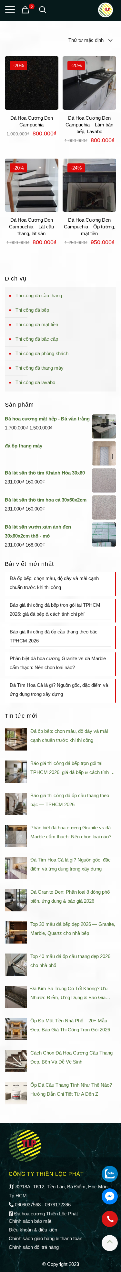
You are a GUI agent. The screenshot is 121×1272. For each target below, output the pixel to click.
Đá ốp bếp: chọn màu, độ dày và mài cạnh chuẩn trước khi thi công (54, 583)
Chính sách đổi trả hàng (34, 1247)
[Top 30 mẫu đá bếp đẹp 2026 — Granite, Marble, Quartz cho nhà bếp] (16, 932)
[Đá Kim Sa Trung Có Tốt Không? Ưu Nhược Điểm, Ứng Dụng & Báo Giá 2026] (16, 997)
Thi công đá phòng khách (41, 353)
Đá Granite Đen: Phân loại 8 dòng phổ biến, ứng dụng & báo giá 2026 (70, 896)
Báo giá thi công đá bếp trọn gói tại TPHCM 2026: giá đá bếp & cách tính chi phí (55, 609)
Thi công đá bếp (32, 310)
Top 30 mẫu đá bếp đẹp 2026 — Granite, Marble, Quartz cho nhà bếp (72, 928)
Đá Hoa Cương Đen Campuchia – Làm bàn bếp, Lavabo (89, 124)
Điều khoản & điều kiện (33, 1229)
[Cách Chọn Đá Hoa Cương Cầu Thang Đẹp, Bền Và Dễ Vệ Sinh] (16, 1061)
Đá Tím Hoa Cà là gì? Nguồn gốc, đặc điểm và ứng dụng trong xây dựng (59, 689)
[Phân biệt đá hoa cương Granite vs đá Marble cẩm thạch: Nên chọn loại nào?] (16, 836)
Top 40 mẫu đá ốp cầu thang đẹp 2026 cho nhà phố (70, 961)
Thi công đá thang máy (39, 368)
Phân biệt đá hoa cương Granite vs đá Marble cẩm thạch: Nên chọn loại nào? (58, 663)
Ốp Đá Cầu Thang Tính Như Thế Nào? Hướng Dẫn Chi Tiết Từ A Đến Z (71, 1089)
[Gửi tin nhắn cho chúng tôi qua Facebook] (110, 1196)
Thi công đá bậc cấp (36, 339)
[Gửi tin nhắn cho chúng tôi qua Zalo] (110, 1174)
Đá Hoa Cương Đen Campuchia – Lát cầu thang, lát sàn (31, 226)
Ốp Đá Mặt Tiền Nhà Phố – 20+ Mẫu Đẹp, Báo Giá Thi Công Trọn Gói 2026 (70, 1025)
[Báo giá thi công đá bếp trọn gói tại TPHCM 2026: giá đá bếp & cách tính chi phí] (16, 771)
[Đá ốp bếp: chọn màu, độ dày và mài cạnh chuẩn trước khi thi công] (16, 739)
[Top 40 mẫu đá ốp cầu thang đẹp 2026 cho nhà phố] (16, 965)
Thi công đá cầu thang (38, 295)
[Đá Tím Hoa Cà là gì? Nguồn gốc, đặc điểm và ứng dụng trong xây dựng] (16, 868)
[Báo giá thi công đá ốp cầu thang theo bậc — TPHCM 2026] (16, 804)
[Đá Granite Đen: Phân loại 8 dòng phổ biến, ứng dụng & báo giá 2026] (16, 900)
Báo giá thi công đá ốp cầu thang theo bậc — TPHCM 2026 (57, 636)
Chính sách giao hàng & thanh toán (45, 1238)
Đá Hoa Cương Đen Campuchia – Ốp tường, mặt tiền (89, 226)
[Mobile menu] (8, 9)
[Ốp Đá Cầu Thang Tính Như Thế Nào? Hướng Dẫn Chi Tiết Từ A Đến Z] (16, 1093)
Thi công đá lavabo (35, 382)
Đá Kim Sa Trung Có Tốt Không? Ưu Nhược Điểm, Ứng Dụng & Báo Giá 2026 (68, 994)
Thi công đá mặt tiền (36, 324)
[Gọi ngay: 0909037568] (110, 1222)
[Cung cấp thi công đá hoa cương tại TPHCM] (105, 10)
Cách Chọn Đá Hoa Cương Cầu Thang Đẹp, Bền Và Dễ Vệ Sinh (71, 1057)
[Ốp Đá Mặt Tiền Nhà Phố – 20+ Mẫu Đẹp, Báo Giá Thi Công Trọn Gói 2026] (16, 1029)
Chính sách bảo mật (30, 1221)
